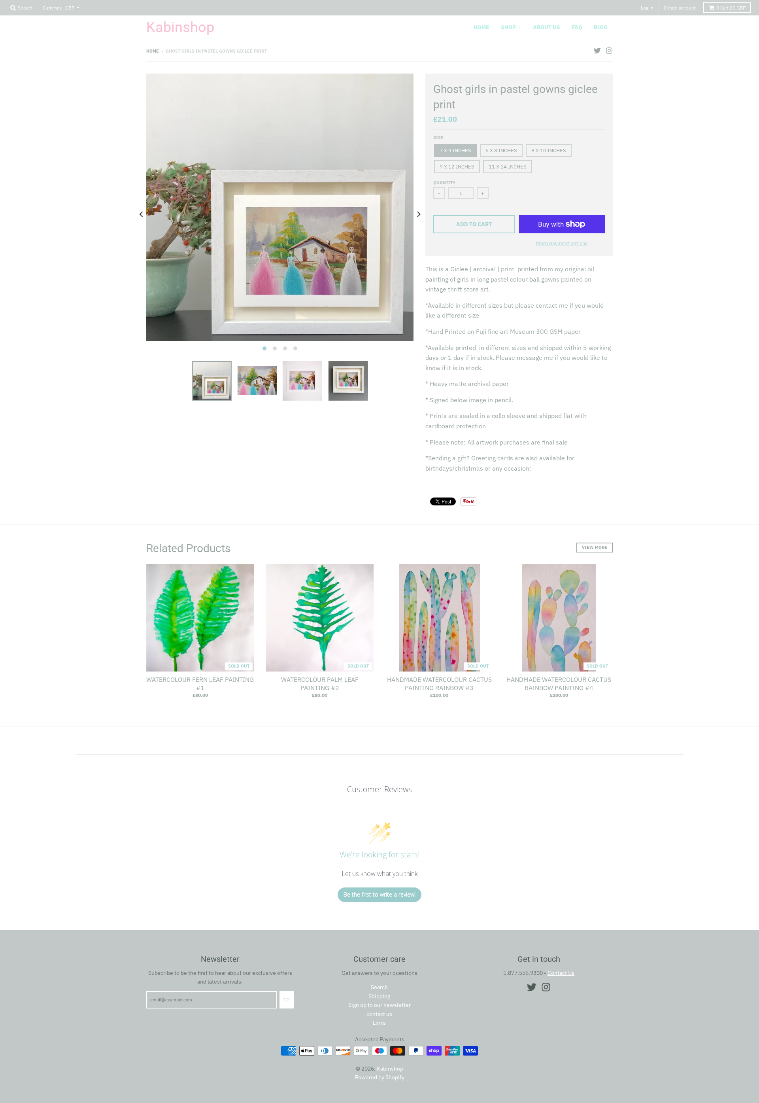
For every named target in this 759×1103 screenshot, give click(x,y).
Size (438, 137)
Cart (731, 8)
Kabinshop (180, 27)
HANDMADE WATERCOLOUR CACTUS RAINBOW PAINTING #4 (558, 683)
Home (152, 51)
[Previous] (141, 214)
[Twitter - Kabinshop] (597, 50)
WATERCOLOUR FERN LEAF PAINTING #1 (200, 683)
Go (286, 1000)
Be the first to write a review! (379, 894)
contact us (379, 1014)
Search (379, 987)
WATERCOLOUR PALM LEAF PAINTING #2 (320, 683)
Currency (52, 8)
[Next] (418, 214)
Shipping (379, 996)
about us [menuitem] (546, 27)
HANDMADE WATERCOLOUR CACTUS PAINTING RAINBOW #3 (439, 683)
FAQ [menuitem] (577, 27)
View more (594, 547)
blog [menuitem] (601, 27)
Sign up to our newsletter (379, 1004)
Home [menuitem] (481, 27)
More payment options (561, 243)
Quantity (444, 182)
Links (379, 1022)
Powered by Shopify (379, 1077)
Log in (647, 8)
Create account (680, 8)
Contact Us (561, 972)
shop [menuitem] (508, 27)
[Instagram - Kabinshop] (609, 50)
